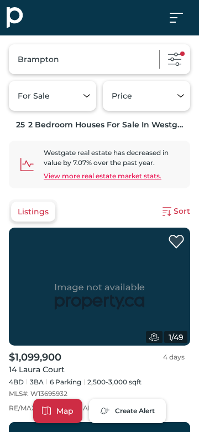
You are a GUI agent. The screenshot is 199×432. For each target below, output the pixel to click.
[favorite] (176, 242)
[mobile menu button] (182, 17)
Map (65, 411)
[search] (99, 59)
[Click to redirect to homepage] (15, 17)
